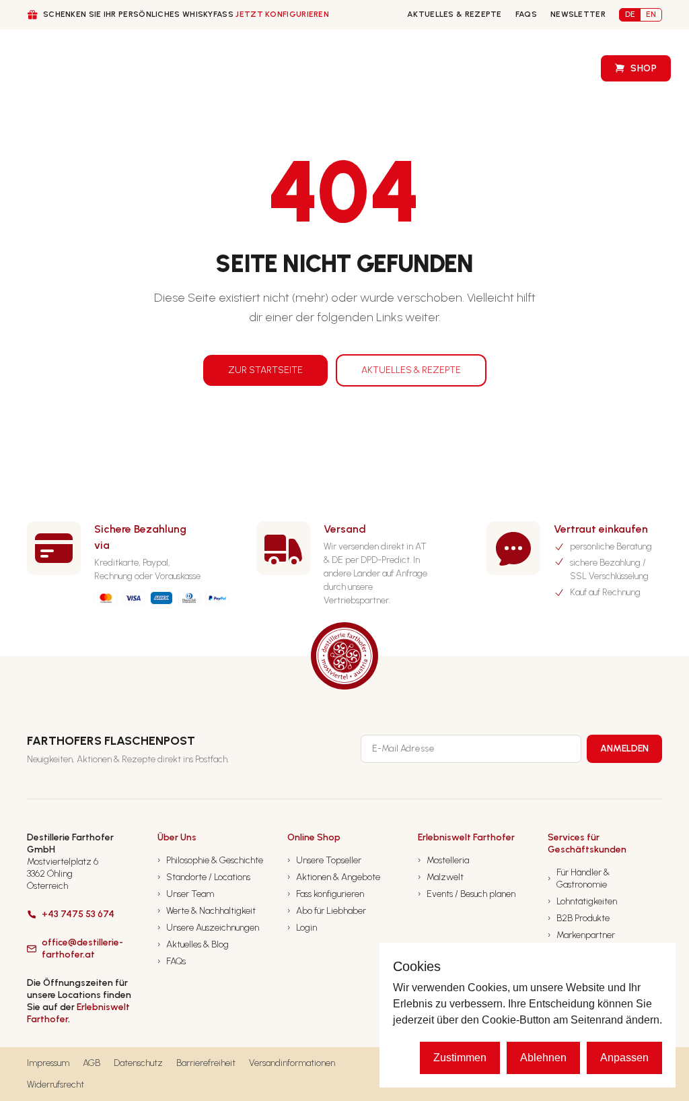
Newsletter (578, 14)
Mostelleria (443, 860)
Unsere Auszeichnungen (208, 927)
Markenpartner (581, 935)
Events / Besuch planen (466, 894)
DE (630, 14)
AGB (91, 1063)
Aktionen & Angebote (333, 877)
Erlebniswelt (543, 68)
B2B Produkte (579, 918)
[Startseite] (52, 68)
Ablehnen (543, 1057)
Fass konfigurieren (373, 68)
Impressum (48, 1063)
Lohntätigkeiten (582, 901)
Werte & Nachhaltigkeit (206, 910)
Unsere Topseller (324, 860)
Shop (643, 68)
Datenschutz (138, 1063)
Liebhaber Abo (289, 68)
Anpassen (624, 1057)
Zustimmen (459, 1057)
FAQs (526, 14)
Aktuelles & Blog (193, 944)
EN (651, 14)
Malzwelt (441, 877)
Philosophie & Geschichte (210, 860)
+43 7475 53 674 (78, 914)
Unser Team (185, 894)
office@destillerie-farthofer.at (82, 948)
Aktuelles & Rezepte (454, 14)
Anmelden (624, 748)
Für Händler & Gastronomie (579, 878)
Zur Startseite (265, 370)
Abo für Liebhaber (326, 910)
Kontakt (454, 68)
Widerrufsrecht (55, 1084)
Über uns (91, 69)
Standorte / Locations (203, 877)
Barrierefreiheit (205, 1063)
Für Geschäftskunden (184, 69)
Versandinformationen (292, 1063)
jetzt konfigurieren (282, 14)
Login (302, 927)
